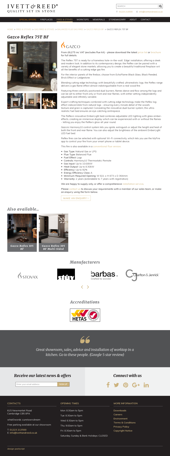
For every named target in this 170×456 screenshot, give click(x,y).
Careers (118, 414)
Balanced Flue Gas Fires (70, 29)
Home (10, 29)
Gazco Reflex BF (95, 29)
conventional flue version (107, 146)
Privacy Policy (121, 426)
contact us (74, 188)
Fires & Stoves (23, 29)
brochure (156, 52)
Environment (121, 418)
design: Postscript (16, 449)
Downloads (120, 410)
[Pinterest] (125, 386)
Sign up (63, 384)
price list (142, 52)
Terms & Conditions (125, 422)
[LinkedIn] (146, 386)
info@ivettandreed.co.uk (151, 11)
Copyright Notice (123, 430)
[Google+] (136, 386)
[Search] (160, 6)
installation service (133, 183)
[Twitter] (116, 386)
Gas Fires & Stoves (44, 29)
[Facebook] (108, 386)
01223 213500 (126, 11)
